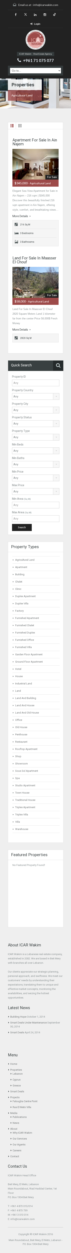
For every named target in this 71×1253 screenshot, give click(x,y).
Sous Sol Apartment (26, 770)
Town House (22, 792)
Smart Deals (17, 1032)
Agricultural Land (25, 559)
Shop (18, 756)
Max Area (22, 512)
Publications (20, 1117)
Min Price (17, 471)
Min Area (21, 498)
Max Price (18, 485)
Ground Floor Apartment (29, 661)
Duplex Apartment (25, 596)
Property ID (19, 376)
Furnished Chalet (24, 625)
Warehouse (21, 829)
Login (37, 24)
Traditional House (25, 799)
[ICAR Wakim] (35, 40)
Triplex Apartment (25, 807)
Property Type (21, 430)
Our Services (20, 1138)
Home (13, 1063)
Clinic (18, 588)
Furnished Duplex (25, 632)
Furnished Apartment (27, 618)
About (13, 1128)
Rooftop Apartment (26, 749)
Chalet (18, 581)
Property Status (22, 417)
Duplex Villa (21, 603)
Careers (17, 1150)
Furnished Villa (23, 647)
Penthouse (21, 734)
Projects (15, 1097)
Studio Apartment (25, 785)
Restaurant (21, 741)
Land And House (24, 705)
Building (19, 574)
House (19, 676)
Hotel (18, 669)
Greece (17, 1085)
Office (18, 719)
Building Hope (18, 1016)
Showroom (21, 763)
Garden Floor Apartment (29, 654)
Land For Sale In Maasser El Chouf (34, 260)
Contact (14, 1156)
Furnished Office (24, 639)
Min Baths (18, 458)
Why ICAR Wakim (22, 1132)
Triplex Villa (21, 814)
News (16, 1122)
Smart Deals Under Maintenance (28, 1022)
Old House (21, 727)
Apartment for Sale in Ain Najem (34, 142)
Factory (19, 610)
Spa (17, 778)
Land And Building (25, 698)
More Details (20, 216)
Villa (17, 821)
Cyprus (17, 1079)
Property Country (22, 390)
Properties (16, 1069)
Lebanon (18, 1073)
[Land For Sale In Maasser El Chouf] (35, 282)
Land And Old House (27, 712)
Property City (20, 403)
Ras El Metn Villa (22, 1107)
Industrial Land (23, 683)
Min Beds (17, 444)
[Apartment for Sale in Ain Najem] (35, 164)
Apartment (21, 567)
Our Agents (19, 1144)
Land (18, 690)
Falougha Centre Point (25, 1101)
